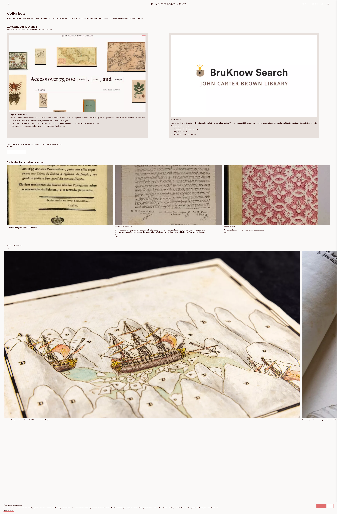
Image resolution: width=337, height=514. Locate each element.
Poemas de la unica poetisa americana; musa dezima (244, 230)
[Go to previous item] (9, 249)
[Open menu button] (328, 4)
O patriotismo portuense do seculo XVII (22, 228)
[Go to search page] (9, 4)
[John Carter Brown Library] (168, 4)
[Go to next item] (12, 249)
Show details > (9, 511)
